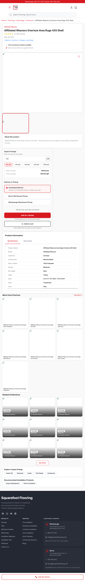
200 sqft (18, 164)
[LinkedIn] (15, 513)
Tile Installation (27, 522)
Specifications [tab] (13, 241)
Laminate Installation (29, 529)
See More (42, 463)
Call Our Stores (44, 577)
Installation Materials (8, 536)
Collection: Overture (11, 40)
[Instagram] (7, 513)
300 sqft (27, 164)
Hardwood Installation (29, 526)
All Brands (4, 543)
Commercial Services (29, 540)
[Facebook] (3, 513)
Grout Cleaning (27, 536)
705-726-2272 (52, 559)
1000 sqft (46, 164)
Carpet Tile (9, 473)
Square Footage (10, 151)
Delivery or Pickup (11, 182)
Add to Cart (28, 224)
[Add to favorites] (79, 56)
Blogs (24, 543)
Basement (20, 473)
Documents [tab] (28, 241)
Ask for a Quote (27, 215)
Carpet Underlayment (12, 483)
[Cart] (75, 7)
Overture (29, 20)
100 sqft (8, 164)
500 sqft (36, 164)
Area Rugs (20, 20)
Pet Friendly (39, 473)
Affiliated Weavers (10, 27)
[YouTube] (11, 513)
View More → (78, 295)
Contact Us (5, 547)
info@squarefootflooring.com (57, 537)
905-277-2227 (52, 533)
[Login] (71, 7)
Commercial (51, 473)
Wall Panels (5, 533)
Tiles (2, 526)
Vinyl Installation (27, 533)
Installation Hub (6, 540)
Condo (30, 473)
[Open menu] (9, 7)
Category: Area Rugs (26, 40)
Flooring (11, 20)
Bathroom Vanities (7, 529)
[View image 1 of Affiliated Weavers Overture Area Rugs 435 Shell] (15, 123)
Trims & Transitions (29, 483)
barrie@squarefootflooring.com (58, 564)
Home (3, 20)
